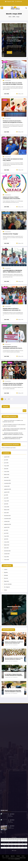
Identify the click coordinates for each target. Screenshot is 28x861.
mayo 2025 (6, 500)
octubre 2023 (6, 553)
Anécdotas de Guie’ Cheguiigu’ (10, 234)
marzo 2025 (6, 506)
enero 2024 (6, 547)
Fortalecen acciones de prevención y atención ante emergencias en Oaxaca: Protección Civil (12, 121)
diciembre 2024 (7, 515)
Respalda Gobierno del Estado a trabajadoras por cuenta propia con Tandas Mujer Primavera (11, 309)
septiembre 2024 (7, 524)
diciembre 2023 (7, 550)
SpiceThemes (17, 858)
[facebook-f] (13, 4)
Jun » (15, 850)
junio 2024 (6, 533)
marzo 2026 (6, 471)
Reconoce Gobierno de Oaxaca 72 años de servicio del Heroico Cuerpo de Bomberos (14, 659)
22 (18, 846)
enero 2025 (6, 512)
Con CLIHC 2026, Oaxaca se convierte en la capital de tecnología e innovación (12, 83)
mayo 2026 (6, 465)
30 (22, 847)
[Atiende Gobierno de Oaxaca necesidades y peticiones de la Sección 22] (14, 333)
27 (11, 847)
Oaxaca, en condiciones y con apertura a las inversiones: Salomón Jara (14, 642)
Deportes (4, 362)
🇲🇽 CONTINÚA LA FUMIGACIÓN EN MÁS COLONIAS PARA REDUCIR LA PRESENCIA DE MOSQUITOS (13, 675)
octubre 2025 (7, 486)
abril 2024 (6, 539)
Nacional (6, 578)
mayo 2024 (6, 536)
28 (15, 847)
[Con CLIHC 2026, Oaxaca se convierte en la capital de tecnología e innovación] (14, 69)
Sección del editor (8, 584)
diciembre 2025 (7, 480)
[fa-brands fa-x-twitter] (14, 4)
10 (25, 842)
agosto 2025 (6, 492)
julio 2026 (6, 459)
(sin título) (12, 814)
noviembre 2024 (7, 518)
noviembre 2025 (7, 483)
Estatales (8, 35)
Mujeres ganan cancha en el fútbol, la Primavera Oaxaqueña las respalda (15, 39)
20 (11, 846)
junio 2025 (6, 498)
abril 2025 (6, 503)
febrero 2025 (6, 509)
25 (4, 847)
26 (8, 847)
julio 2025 (6, 495)
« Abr (13, 850)
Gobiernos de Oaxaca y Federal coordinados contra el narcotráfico (11, 197)
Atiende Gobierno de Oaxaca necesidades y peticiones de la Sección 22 (12, 347)
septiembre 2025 (7, 489)
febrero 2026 (6, 474)
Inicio (3, 856)
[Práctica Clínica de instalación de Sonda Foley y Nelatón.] (14, 145)
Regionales (5, 249)
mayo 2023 (6, 556)
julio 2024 (6, 530)
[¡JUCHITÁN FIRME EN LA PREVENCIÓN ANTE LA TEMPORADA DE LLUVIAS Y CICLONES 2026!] (14, 257)
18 (4, 846)
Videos (5, 590)
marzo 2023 (6, 559)
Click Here (14, 613)
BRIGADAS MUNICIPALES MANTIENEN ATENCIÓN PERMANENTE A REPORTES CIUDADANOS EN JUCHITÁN (13, 691)
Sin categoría (7, 587)
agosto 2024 (6, 527)
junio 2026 (6, 462)
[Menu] (2, 8)
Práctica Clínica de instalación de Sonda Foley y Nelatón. (13, 159)
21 (15, 846)
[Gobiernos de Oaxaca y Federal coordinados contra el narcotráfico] (14, 183)
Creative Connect (22, 857)
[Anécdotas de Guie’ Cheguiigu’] (14, 220)
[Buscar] (26, 8)
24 (25, 846)
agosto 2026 (6, 456)
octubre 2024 (7, 521)
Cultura (5, 569)
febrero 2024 (6, 544)
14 (15, 844)
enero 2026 (6, 477)
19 (8, 846)
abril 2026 (6, 468)
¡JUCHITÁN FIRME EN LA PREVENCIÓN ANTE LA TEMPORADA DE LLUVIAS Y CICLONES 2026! (12, 271)
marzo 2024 (6, 542)
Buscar (5, 406)
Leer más (9, 52)
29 (18, 847)
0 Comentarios (7, 80)
